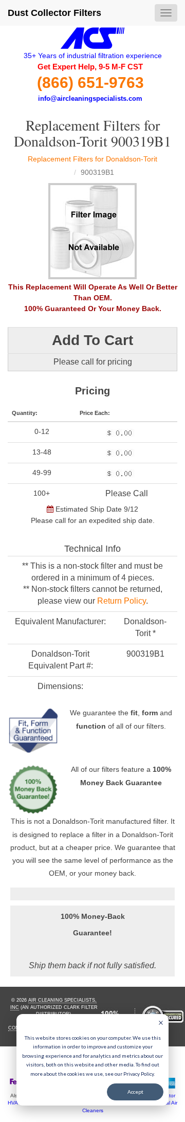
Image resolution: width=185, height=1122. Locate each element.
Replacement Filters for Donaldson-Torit (92, 159)
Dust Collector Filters (54, 13)
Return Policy (121, 600)
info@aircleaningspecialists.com (90, 98)
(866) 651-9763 (90, 82)
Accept (135, 1092)
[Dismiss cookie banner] (160, 1023)
